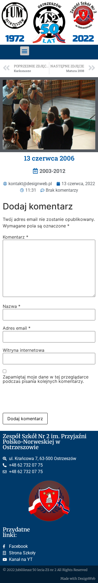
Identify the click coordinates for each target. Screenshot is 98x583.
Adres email (16, 328)
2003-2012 (52, 171)
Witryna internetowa (23, 350)
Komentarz (15, 237)
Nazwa (11, 306)
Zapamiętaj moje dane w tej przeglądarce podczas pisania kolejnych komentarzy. (45, 379)
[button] (24, 50)
